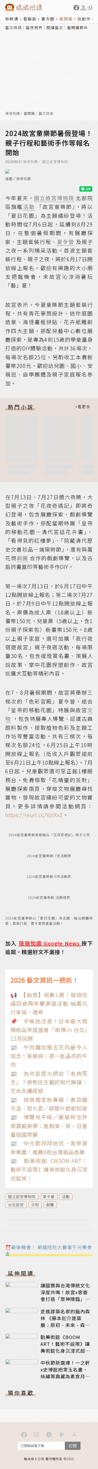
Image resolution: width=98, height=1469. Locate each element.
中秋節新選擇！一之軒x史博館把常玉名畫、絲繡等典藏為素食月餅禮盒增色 (65, 1372)
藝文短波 (46, 114)
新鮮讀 (12, 18)
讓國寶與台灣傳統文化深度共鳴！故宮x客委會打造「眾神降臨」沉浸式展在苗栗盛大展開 (65, 1295)
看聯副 (30, 18)
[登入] (83, 7)
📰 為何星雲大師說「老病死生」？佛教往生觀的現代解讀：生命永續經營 (49, 1082)
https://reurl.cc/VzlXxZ (34, 815)
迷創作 (84, 18)
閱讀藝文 (55, 27)
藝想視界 (34, 27)
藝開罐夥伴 (77, 27)
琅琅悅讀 (12, 114)
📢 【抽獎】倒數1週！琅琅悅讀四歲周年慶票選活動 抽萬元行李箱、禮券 (49, 1003)
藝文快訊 (13, 27)
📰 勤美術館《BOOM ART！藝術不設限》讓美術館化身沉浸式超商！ (49, 1169)
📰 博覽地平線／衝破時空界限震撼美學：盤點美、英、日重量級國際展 (49, 1125)
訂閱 (73, 1445)
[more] (82, 406)
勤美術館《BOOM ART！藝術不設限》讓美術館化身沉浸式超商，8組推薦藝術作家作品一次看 (65, 1351)
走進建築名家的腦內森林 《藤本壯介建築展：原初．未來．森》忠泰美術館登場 (65, 1321)
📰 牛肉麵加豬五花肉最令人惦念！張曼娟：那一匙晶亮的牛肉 (49, 1056)
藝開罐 (66, 18)
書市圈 (48, 18)
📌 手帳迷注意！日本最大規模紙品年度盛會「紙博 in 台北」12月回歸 (49, 1029)
